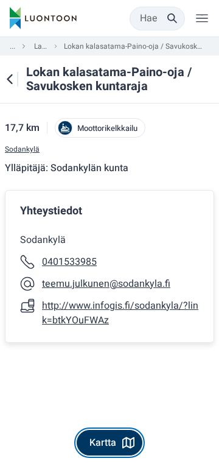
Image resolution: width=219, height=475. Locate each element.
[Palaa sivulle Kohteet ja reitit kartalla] (9, 79)
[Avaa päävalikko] (202, 18)
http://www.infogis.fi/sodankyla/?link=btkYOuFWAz (120, 313)
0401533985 (69, 262)
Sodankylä (22, 149)
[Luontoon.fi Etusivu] (43, 18)
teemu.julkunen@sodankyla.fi (106, 283)
